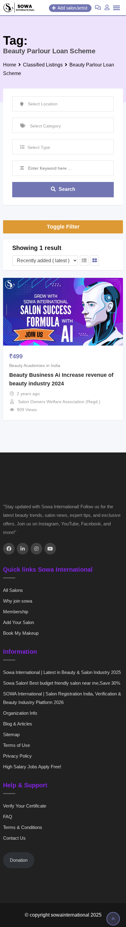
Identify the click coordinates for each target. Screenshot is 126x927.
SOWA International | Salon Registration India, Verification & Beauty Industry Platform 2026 (62, 698)
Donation (19, 860)
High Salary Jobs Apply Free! (32, 766)
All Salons (13, 590)
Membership (15, 611)
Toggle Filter (63, 227)
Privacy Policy (17, 756)
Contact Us (14, 838)
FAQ (7, 816)
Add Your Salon (18, 622)
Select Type (39, 147)
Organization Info (20, 713)
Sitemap (11, 734)
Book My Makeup (21, 633)
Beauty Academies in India (34, 365)
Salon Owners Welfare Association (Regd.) (59, 401)
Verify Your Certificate (24, 805)
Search (67, 189)
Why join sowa (17, 600)
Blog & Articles (17, 723)
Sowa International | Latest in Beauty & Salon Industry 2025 (62, 672)
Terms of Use (16, 745)
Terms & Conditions (22, 827)
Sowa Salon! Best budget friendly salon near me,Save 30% (61, 683)
